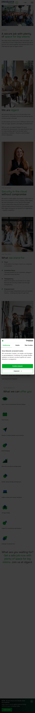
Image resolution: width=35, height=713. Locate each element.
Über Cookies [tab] (29, 345)
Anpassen (17, 371)
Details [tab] (17, 345)
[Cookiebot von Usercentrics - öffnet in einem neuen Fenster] (26, 341)
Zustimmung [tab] (6, 345)
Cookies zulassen (17, 366)
